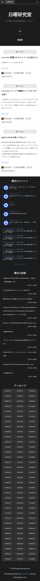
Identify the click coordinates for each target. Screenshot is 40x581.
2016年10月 (32, 426)
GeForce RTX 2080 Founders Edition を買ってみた (18, 364)
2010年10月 (8, 523)
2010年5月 (20, 528)
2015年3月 (8, 452)
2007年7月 (20, 559)
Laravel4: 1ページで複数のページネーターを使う (19, 92)
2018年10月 (20, 401)
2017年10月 (32, 406)
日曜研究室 (9, 2)
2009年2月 (20, 538)
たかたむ (12, 185)
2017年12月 (8, 406)
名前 (10, 202)
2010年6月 (8, 528)
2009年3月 (8, 538)
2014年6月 (32, 457)
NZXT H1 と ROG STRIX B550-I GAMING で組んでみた (19, 323)
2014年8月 (20, 457)
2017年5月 (20, 416)
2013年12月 (32, 462)
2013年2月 (8, 482)
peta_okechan (7, 73)
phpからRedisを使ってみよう (13, 137)
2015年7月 (32, 441)
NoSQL (6, 170)
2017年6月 (8, 416)
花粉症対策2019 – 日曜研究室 (14, 229)
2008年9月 (8, 548)
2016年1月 (8, 436)
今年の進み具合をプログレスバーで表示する (16, 290)
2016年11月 (20, 426)
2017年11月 (20, 406)
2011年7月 (8, 508)
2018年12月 (8, 401)
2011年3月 (20, 513)
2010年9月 (20, 523)
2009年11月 (32, 528)
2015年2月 (20, 452)
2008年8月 (20, 548)
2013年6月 (32, 472)
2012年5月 (32, 492)
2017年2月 (20, 421)
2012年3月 (20, 497)
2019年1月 (32, 396)
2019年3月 (20, 396)
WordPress (25, 574)
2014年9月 (8, 457)
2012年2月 (32, 497)
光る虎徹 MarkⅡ (8, 373)
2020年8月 (32, 391)
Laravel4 (6, 76)
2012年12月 (32, 482)
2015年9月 (20, 441)
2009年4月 (32, 533)
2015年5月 (20, 447)
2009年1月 (32, 538)
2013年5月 (8, 477)
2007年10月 (32, 553)
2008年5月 (8, 553)
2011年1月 (8, 518)
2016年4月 (8, 431)
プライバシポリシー (20, 264)
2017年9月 (8, 411)
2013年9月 (32, 467)
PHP (10, 76)
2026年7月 (8, 391)
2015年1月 (32, 452)
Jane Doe (12, 211)
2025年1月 (20, 391)
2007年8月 (8, 559)
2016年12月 (8, 426)
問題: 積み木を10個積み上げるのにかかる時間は (17, 299)
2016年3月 (20, 431)
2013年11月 (8, 467)
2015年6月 (8, 447)
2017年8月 (20, 411)
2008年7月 (32, 548)
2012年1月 (8, 503)
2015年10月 (8, 441)
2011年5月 (32, 508)
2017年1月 (32, 421)
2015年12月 (20, 436)
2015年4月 (32, 447)
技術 (29, 73)
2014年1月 (20, 462)
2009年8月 (8, 533)
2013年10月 (20, 467)
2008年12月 (8, 543)
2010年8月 (32, 523)
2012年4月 (8, 497)
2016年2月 (32, 431)
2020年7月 (8, 396)
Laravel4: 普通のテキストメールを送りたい (19, 57)
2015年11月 (32, 436)
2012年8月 (32, 487)
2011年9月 (32, 503)
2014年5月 (8, 462)
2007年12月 (20, 553)
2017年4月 (32, 416)
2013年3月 (32, 477)
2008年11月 (20, 543)
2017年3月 (8, 421)
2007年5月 (32, 559)
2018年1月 (32, 401)
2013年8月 (8, 472)
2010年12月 (20, 518)
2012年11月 (8, 487)
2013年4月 (20, 477)
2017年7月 (32, 411)
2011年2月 (32, 513)
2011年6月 (20, 508)
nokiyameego (13, 194)
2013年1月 (20, 482)
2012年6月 (20, 492)
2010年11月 (32, 518)
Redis (12, 170)
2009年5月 (20, 533)
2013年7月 (20, 472)
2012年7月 (8, 492)
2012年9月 (20, 487)
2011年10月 (20, 503)
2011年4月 (8, 513)
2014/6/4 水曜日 (19, 73)
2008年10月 (32, 543)
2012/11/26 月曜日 (20, 167)
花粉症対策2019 (8, 331)
